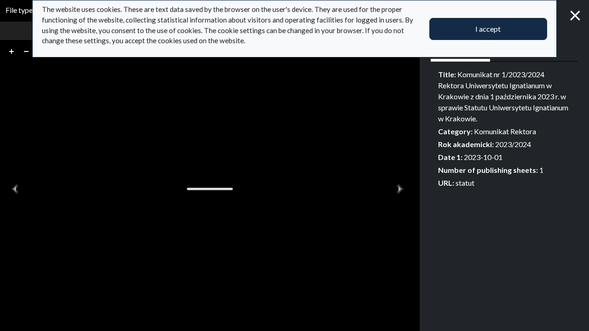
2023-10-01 (483, 157)
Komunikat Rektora (505, 131)
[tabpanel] (504, 128)
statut (465, 182)
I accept (488, 28)
